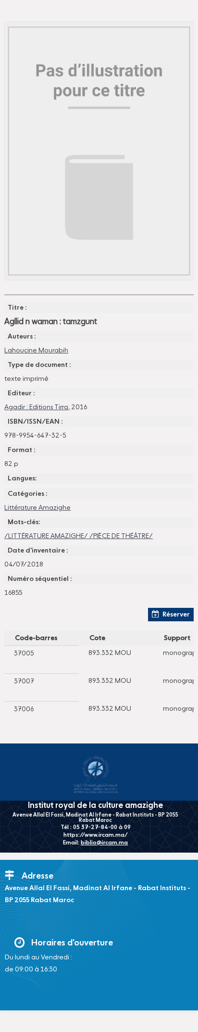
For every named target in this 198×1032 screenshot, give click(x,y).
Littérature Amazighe (37, 507)
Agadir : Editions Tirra (36, 407)
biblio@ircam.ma (104, 843)
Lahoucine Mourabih (36, 350)
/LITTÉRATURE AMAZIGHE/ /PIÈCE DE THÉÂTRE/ (78, 536)
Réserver (176, 614)
